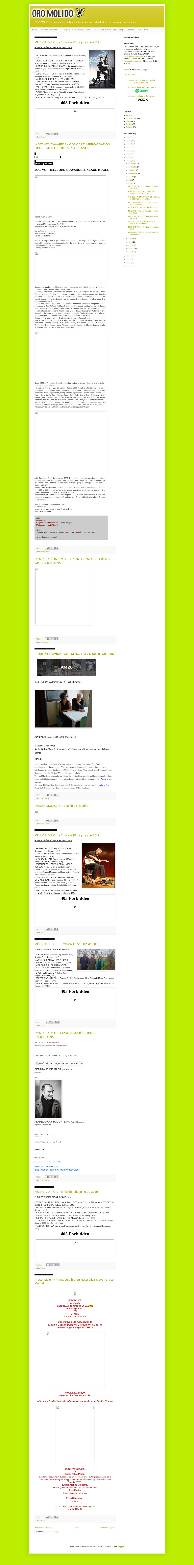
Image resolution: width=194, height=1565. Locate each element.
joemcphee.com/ (41, 507)
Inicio (34, 30)
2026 (129, 137)
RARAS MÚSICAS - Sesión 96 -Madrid (61, 805)
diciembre (133, 164)
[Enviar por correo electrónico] (46, 133)
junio (131, 183)
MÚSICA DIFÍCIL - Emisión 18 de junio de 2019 (67, 835)
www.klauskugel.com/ (43, 511)
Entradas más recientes (44, 1528)
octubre (132, 170)
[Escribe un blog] (49, 133)
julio (130, 180)
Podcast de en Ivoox (141, 96)
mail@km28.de (75, 682)
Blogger (121, 1547)
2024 (129, 144)
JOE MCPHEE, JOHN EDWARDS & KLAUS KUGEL (72, 170)
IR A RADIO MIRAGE (142, 83)
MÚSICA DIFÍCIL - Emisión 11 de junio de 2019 (67, 944)
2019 (129, 161)
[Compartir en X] (52, 133)
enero (131, 252)
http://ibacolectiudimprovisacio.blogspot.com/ (57, 1169)
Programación (142, 80)
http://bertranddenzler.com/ (48, 1162)
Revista (129, 124)
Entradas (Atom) (51, 1532)
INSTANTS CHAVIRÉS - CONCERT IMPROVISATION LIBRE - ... (142, 193)
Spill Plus (57, 773)
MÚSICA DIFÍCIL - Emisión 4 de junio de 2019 (66, 1191)
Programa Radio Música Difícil (76, 30)
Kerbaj (44, 749)
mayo (131, 239)
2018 (129, 256)
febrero (131, 248)
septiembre (133, 173)
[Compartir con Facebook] (54, 133)
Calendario (143, 30)
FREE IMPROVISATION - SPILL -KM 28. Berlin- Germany (74, 653)
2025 (129, 141)
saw (98, 1547)
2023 (129, 147)
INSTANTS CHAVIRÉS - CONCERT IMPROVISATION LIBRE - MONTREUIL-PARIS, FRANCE (72, 146)
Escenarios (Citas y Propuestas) (108, 30)
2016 (129, 263)
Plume (85, 770)
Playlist (152, 80)
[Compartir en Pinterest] (57, 133)
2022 (129, 151)
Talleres (130, 30)
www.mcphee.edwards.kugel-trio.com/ (49, 504)
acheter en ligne (66, 523)
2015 (129, 266)
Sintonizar (132, 80)
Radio (43, 137)
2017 (129, 259)
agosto (131, 177)
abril (130, 242)
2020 (129, 157)
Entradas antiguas (108, 1528)
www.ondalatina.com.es (134, 56)
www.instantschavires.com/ (46, 537)
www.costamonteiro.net (46, 1166)
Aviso (128, 116)
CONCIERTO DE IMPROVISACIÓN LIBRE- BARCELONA (141, 223)
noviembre (133, 167)
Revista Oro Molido (49, 30)
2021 (129, 154)
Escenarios (45, 551)
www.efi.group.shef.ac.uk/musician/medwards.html (54, 509)
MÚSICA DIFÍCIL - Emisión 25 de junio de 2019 (67, 42)
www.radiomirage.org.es (134, 61)
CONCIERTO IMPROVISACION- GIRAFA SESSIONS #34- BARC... (143, 198)
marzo (131, 245)
